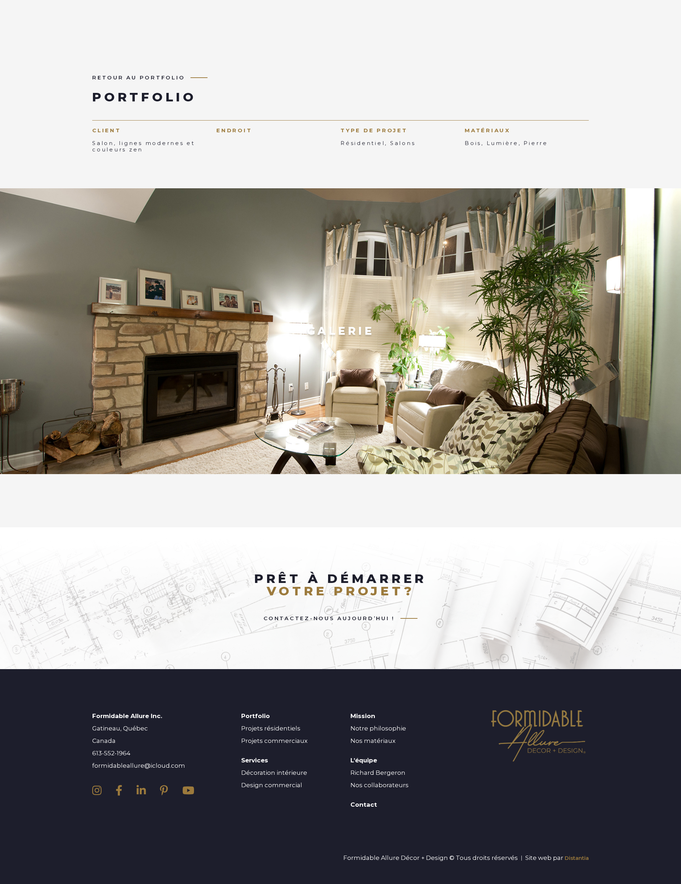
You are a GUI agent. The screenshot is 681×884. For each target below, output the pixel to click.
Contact (363, 804)
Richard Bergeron (377, 772)
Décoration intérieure (274, 772)
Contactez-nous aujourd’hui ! (329, 618)
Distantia (577, 858)
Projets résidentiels (270, 728)
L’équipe (363, 760)
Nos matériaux (372, 740)
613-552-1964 (111, 753)
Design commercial (271, 785)
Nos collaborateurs (379, 785)
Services (254, 760)
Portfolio (255, 715)
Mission (362, 715)
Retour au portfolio (138, 77)
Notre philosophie (378, 728)
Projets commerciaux (274, 740)
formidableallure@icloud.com (138, 765)
